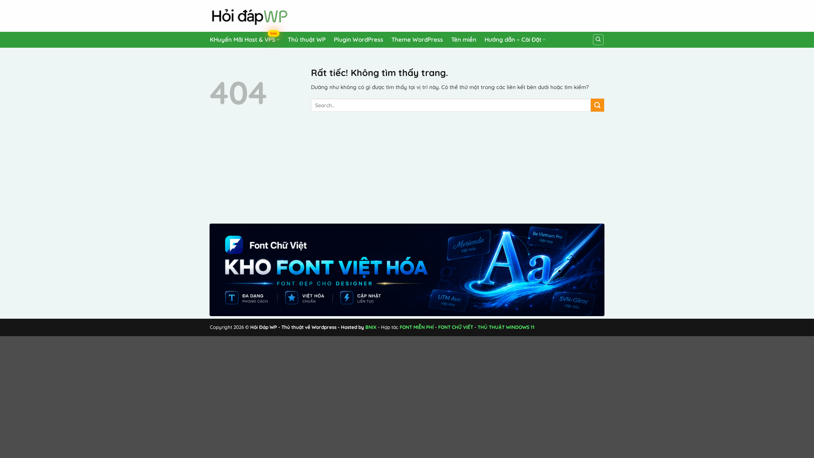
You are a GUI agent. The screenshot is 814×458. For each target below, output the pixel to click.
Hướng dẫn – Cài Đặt (513, 39)
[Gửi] (597, 105)
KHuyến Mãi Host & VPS (243, 38)
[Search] (598, 39)
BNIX (370, 327)
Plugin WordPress (358, 39)
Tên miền (463, 39)
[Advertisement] (483, 14)
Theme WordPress (417, 39)
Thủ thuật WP (307, 39)
